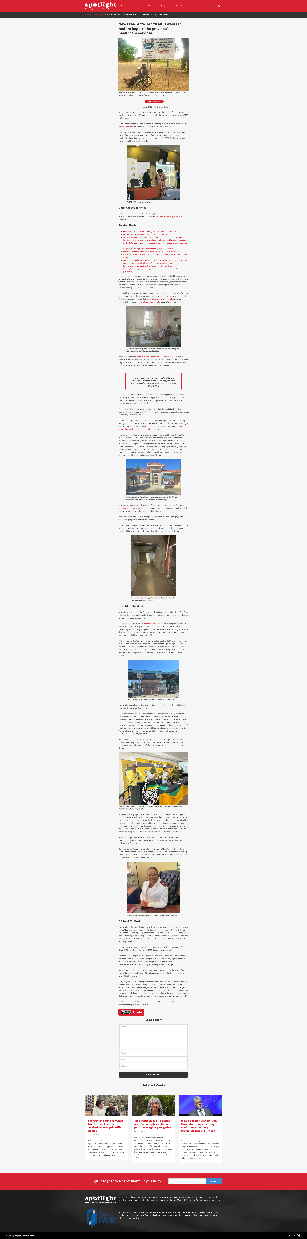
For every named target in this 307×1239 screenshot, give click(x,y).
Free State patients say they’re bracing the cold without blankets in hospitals (154, 240)
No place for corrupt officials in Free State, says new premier (148, 248)
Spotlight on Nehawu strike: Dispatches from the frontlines (147, 266)
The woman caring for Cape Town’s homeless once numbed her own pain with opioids (105, 1125)
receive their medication (148, 302)
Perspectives (166, 6)
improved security (129, 508)
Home (87, 15)
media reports (149, 623)
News (123, 6)
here (139, 1215)
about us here (215, 1200)
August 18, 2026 (140, 1131)
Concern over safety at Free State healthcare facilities (145, 234)
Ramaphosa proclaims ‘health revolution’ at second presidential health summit (156, 260)
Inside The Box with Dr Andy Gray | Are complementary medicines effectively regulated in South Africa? (199, 1125)
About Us (179, 6)
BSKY (298, 1235)
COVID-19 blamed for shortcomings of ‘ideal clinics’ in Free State (150, 231)
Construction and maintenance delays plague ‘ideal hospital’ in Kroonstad (153, 237)
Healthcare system (98, 15)
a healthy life (166, 296)
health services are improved (166, 216)
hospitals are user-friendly (162, 299)
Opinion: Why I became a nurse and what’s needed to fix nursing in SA (152, 251)
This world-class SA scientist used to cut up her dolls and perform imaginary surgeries (152, 1124)
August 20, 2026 (93, 1134)
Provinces (134, 6)
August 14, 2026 (186, 1134)
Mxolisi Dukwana (125, 126)
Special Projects (149, 6)
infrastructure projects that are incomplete (151, 357)
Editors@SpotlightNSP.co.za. (182, 1200)
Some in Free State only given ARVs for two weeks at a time (147, 263)
